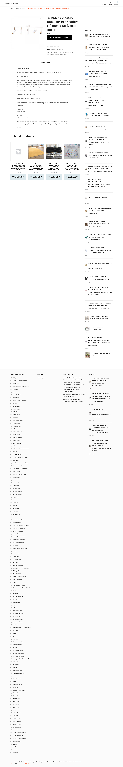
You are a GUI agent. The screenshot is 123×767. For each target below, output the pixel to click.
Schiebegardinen (18, 619)
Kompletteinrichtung (19, 528)
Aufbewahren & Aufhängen (21, 386)
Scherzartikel (16, 616)
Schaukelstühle (17, 610)
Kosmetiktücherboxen (19, 537)
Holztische (16, 508)
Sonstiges (16, 662)
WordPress (28, 764)
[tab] (45, 63)
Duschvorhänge (17, 437)
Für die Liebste (17, 454)
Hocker (15, 505)
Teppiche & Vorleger (19, 690)
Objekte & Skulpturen (19, 576)
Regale (15, 605)
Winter (15, 750)
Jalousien (15, 511)
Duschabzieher (17, 432)
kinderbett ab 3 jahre (66, 52)
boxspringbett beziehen (55, 51)
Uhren (14, 710)
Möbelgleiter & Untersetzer (21, 568)
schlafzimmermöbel (53, 56)
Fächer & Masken (18, 443)
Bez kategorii (16, 409)
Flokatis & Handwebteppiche (21, 449)
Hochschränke (17, 500)
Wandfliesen (16, 718)
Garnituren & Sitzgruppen (20, 469)
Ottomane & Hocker (19, 585)
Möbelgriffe (16, 571)
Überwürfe (16, 707)
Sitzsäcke (15, 639)
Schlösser (15, 625)
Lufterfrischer (17, 559)
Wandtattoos (17, 724)
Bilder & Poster (17, 412)
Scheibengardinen (18, 613)
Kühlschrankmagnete (19, 540)
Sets (14, 636)
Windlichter (16, 747)
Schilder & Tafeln (18, 622)
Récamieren (16, 602)
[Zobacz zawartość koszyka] (116, 3)
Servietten (16, 630)
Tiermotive (16, 693)
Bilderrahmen (16, 415)
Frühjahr (15, 451)
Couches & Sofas (18, 420)
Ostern (15, 582)
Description (45, 62)
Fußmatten (16, 460)
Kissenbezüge (17, 522)
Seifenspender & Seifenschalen (22, 628)
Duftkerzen (16, 429)
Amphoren (16, 383)
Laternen (15, 545)
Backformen (16, 392)
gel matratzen (52, 52)
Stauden (15, 676)
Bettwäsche (16, 406)
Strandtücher (17, 679)
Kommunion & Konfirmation (21, 525)
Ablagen (15, 378)
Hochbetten (16, 497)
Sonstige (15, 647)
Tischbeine (16, 696)
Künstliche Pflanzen (18, 542)
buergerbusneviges (11, 3)
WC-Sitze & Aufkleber (19, 738)
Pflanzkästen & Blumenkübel (21, 588)
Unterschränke (17, 713)
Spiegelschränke (17, 670)
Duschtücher (16, 434)
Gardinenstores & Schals (20, 463)
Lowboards (16, 554)
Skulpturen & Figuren (19, 642)
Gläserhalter (16, 477)
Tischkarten (16, 701)
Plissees (15, 591)
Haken (14, 480)
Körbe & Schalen (18, 531)
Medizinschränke (18, 565)
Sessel (14, 633)
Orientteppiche (17, 579)
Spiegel (15, 667)
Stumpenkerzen (17, 684)
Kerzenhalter (16, 514)
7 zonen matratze (57, 49)
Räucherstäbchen (18, 596)
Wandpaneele (17, 721)
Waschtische (16, 730)
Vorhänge (15, 716)
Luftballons (16, 557)
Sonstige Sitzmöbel (18, 653)
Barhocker (16, 398)
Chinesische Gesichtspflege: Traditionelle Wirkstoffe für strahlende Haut (71, 389)
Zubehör (15, 752)
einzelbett (68, 51)
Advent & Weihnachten (20, 380)
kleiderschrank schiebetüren (57, 54)
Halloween (16, 486)
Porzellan (15, 593)
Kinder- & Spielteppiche (20, 520)
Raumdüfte (16, 599)
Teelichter (16, 687)
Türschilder (16, 704)
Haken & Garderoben (19, 483)
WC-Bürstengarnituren (20, 733)
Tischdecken (16, 699)
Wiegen (15, 744)
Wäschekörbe (17, 727)
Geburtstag (16, 471)
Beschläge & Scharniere (20, 400)
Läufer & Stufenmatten (20, 548)
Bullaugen (15, 417)
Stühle (14, 681)
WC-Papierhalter (18, 735)
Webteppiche (17, 741)
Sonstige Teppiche (18, 656)
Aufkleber (15, 389)
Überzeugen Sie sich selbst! (59, 37)
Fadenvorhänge (17, 446)
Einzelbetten (16, 440)
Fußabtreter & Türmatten (20, 457)
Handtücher (16, 488)
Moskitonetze (17, 574)
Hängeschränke (17, 494)
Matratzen (16, 562)
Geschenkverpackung (19, 474)
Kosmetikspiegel (17, 534)
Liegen (14, 551)
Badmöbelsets (17, 395)
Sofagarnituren (17, 645)
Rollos (14, 608)
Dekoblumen (16, 423)
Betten (15, 403)
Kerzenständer (17, 517)
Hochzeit (15, 503)
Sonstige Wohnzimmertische (21, 659)
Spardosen (16, 664)
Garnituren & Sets (18, 466)
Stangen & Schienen (19, 673)
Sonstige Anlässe (18, 650)
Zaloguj (110, 4)
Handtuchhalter (17, 491)
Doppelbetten (17, 426)
